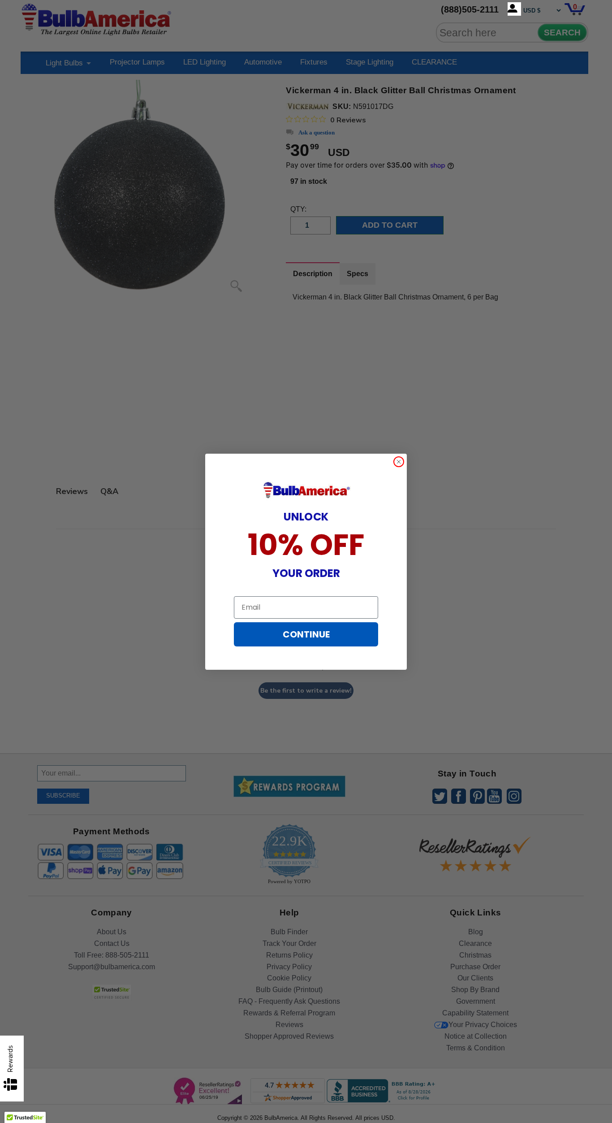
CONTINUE (306, 634)
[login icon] (514, 9)
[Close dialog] (398, 461)
